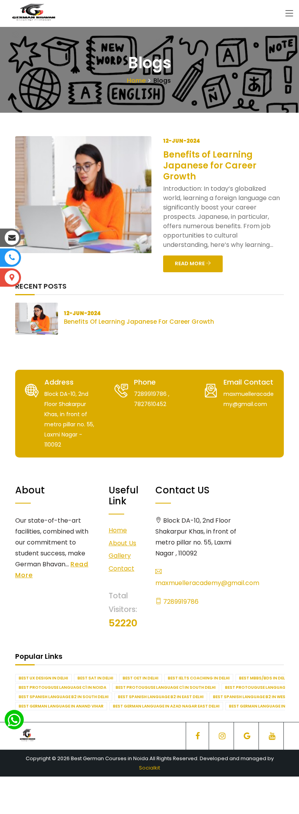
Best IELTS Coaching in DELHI (199, 678)
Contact (121, 568)
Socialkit (149, 767)
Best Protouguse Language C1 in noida (62, 687)
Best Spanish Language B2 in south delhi (64, 697)
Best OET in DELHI (140, 678)
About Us (122, 543)
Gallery (120, 555)
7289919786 (180, 601)
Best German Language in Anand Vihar (61, 706)
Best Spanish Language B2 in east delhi (161, 697)
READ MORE (190, 263)
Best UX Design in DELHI (43, 678)
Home (136, 80)
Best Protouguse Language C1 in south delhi (166, 687)
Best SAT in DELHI (95, 678)
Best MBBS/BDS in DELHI (264, 678)
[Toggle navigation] (289, 13)
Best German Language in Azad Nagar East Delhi (166, 706)
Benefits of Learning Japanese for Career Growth (210, 166)
